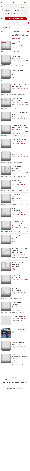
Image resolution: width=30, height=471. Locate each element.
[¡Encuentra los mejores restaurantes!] (6, 2)
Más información (16, 38)
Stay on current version (15, 23)
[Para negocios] (13, 2)
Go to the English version (16, 18)
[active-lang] (25, 2)
